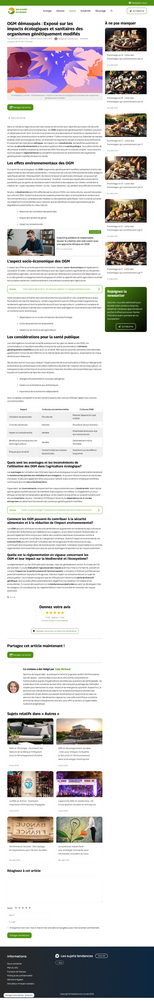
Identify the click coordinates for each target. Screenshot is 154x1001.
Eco (60, 962)
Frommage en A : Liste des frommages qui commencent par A (125, 57)
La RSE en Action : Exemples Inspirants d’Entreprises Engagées (27, 802)
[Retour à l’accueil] (18, 10)
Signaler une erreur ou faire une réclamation (56, 631)
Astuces (60, 10)
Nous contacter (14, 963)
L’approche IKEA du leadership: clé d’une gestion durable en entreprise (77, 802)
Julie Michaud (62, 669)
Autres (72, 10)
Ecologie (47, 10)
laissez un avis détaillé (58, 620)
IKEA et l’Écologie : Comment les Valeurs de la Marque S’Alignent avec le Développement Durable (26, 752)
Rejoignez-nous (139, 2)
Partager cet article (22, 107)
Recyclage (100, 10)
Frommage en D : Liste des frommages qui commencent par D (125, 185)
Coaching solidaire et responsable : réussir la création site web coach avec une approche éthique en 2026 (78, 241)
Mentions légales (15, 979)
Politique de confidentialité (19, 975)
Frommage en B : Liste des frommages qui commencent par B (125, 99)
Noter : (10, 908)
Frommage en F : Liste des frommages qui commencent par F (124, 271)
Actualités (85, 10)
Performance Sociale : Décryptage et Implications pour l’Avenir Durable (28, 848)
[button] (111, 10)
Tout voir (101, 955)
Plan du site (12, 967)
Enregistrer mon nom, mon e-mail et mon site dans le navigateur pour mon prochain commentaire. (55, 927)
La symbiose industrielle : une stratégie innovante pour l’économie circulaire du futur (73, 850)
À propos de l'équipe (16, 971)
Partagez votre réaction (19, 995)
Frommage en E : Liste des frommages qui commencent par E (124, 228)
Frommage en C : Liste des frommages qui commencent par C (125, 142)
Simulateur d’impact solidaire (20, 983)
